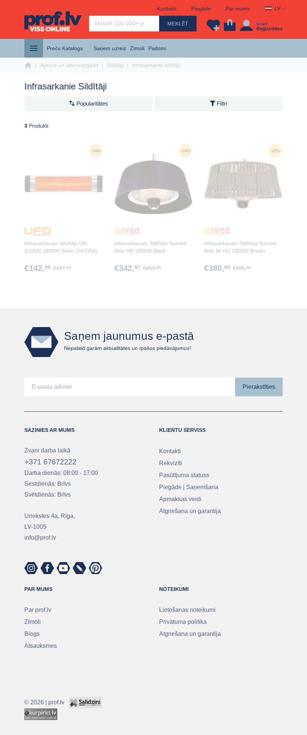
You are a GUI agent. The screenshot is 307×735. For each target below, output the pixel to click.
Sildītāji (115, 65)
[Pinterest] (95, 568)
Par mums (238, 9)
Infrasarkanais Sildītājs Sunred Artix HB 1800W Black (150, 247)
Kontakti (166, 9)
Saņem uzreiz (110, 48)
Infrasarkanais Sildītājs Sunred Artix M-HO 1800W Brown (240, 247)
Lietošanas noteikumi (187, 610)
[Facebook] (47, 568)
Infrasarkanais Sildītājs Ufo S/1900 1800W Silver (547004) (60, 247)
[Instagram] (31, 568)
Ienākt (261, 24)
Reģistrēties (269, 28)
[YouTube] (63, 568)
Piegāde (201, 9)
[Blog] (79, 568)
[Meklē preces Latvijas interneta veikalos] (40, 714)
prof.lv (56, 702)
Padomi (157, 48)
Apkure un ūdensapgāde (69, 65)
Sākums (28, 65)
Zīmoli (137, 48)
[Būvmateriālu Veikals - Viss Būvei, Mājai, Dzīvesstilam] (53, 21)
